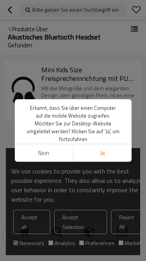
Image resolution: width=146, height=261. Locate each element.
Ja (102, 152)
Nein (43, 152)
